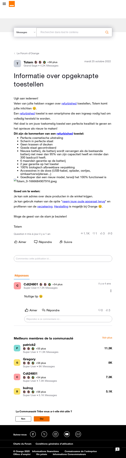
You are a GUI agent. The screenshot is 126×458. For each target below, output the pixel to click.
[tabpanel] (63, 303)
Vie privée (41, 454)
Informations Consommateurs (69, 454)
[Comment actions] (111, 290)
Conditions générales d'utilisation (54, 443)
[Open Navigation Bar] (5, 4)
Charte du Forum (22, 443)
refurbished (69, 103)
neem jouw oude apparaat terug (83, 201)
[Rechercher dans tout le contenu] (107, 32)
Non (23, 419)
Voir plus (107, 337)
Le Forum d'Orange (28, 53)
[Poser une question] (117, 449)
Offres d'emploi (22, 454)
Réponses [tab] (22, 275)
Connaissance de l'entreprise (81, 451)
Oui (41, 419)
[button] (35, 181)
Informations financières (45, 451)
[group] (85, 233)
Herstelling (61, 206)
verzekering (44, 206)
